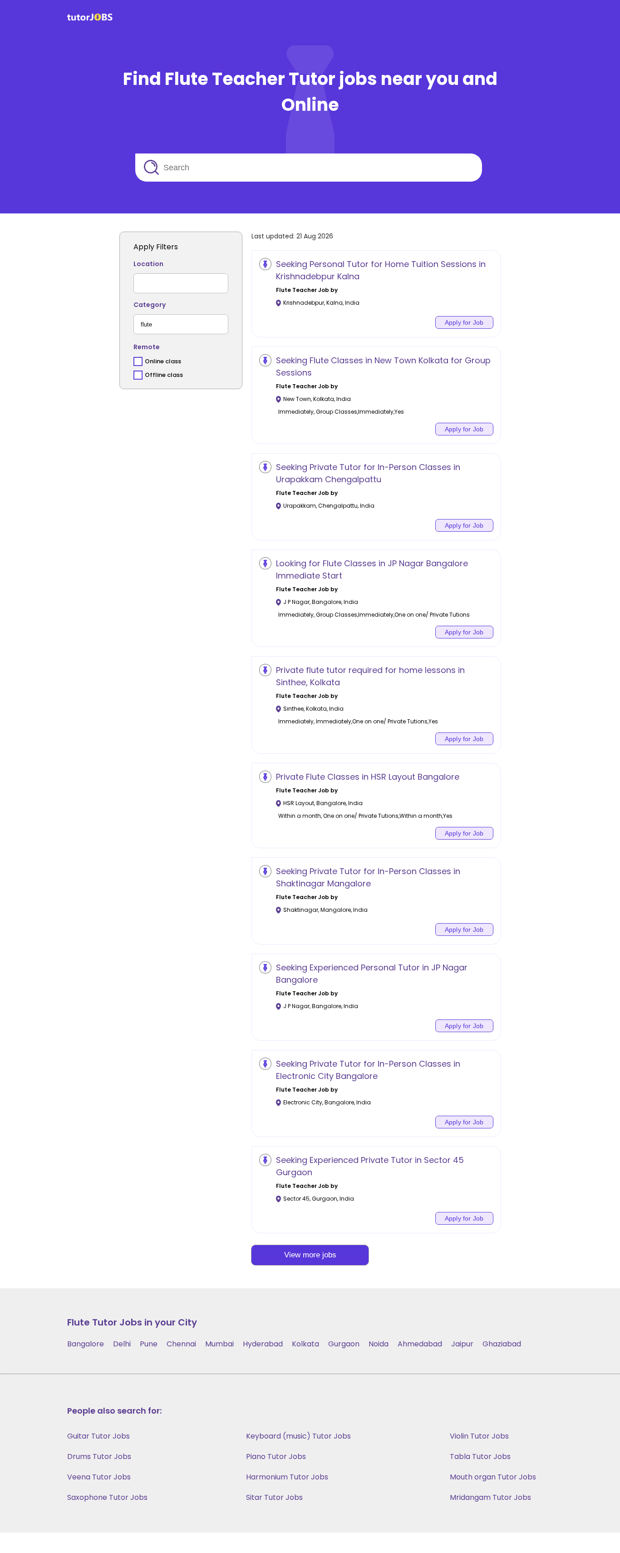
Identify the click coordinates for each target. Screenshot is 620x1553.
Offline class (164, 375)
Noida (379, 1344)
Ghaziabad (501, 1344)
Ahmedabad (420, 1344)
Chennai (181, 1344)
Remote (146, 346)
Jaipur (462, 1344)
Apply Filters (155, 247)
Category (149, 304)
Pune (148, 1344)
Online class (163, 361)
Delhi (122, 1344)
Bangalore (85, 1344)
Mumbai (219, 1344)
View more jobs (310, 1255)
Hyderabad (263, 1344)
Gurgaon (343, 1344)
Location (148, 263)
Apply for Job (464, 322)
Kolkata (305, 1344)
